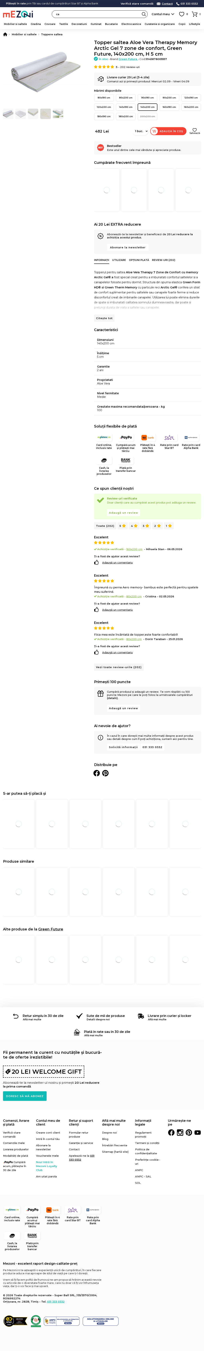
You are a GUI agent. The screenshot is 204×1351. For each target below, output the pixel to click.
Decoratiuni (79, 24)
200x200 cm (147, 116)
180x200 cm (126, 116)
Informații (101, 260)
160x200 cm (191, 107)
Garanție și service (81, 1143)
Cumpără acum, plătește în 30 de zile (14, 1166)
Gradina (36, 24)
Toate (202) (105, 525)
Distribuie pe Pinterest (105, 773)
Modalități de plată (15, 1155)
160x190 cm (169, 107)
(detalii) (112, 698)
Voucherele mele (47, 1155)
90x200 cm (169, 97)
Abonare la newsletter (128, 247)
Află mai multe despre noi (114, 1122)
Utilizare (119, 260)
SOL (138, 1182)
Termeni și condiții (147, 1143)
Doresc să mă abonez (25, 1096)
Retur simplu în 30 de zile (43, 1016)
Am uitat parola (46, 1176)
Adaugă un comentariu (117, 562)
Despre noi (109, 1132)
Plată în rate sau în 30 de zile (107, 1032)
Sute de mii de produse (105, 1016)
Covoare (49, 24)
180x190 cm (104, 116)
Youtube (197, 1132)
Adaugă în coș (171, 131)
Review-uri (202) (163, 260)
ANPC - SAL (143, 1176)
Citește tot (104, 318)
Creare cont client (48, 1132)
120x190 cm (191, 97)
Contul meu (161, 14)
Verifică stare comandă (137, 3)
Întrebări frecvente (114, 1145)
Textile (63, 24)
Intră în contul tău (48, 1139)
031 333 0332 (189, 3)
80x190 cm (104, 97)
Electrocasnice (131, 24)
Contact (167, 3)
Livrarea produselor (16, 1149)
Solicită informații (123, 747)
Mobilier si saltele (15, 24)
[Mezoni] (5, 34)
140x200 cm (147, 107)
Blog (105, 1139)
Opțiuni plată (139, 260)
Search (143, 14)
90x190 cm (147, 97)
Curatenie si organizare (160, 24)
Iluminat (96, 24)
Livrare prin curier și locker (169, 1016)
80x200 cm (125, 97)
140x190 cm (125, 107)
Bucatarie (111, 24)
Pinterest (189, 1132)
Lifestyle (194, 24)
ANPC (139, 1170)
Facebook (171, 1132)
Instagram (180, 1132)
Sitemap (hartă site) (115, 1151)
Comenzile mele (14, 1143)
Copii (181, 24)
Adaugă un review (123, 512)
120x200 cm (104, 107)
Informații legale (143, 1122)
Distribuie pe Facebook (96, 773)
